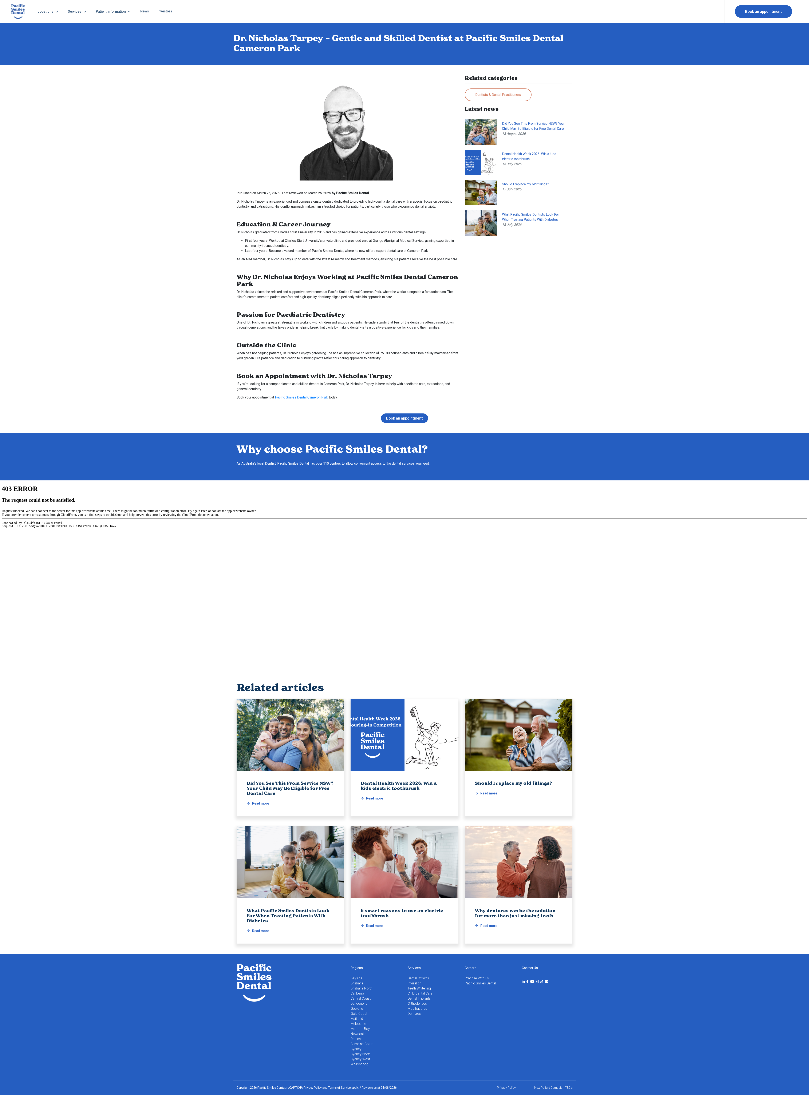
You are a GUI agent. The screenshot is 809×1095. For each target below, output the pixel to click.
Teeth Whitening (419, 988)
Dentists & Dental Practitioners (498, 95)
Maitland (357, 1019)
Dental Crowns (418, 978)
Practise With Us (477, 978)
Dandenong (359, 1003)
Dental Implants (419, 998)
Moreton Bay (360, 1029)
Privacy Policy (313, 1087)
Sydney (356, 1049)
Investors (165, 11)
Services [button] (75, 11)
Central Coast (361, 998)
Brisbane (357, 983)
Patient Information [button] (111, 11)
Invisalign (414, 983)
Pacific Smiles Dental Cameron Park (301, 397)
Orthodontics (417, 1003)
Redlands (357, 1039)
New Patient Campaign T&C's (553, 1087)
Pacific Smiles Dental (480, 983)
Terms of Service (339, 1087)
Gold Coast (359, 1014)
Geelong (357, 1009)
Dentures (414, 1014)
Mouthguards (417, 1009)
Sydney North (361, 1054)
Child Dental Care (420, 993)
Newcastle (358, 1034)
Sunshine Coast (362, 1044)
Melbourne (358, 1024)
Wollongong (359, 1064)
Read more (290, 793)
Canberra (357, 993)
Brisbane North (361, 988)
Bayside (356, 978)
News (144, 11)
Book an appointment (763, 11)
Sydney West (360, 1059)
